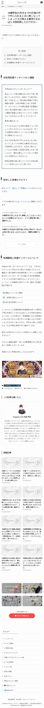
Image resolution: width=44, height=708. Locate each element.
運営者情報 (11, 699)
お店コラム (8, 676)
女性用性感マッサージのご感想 (19, 55)
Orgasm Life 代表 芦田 (22, 417)
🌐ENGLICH (8, 690)
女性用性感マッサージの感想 (12, 385)
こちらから (23, 201)
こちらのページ (16, 441)
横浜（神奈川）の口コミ (30, 388)
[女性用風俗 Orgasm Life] (22, 2)
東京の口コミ (18, 388)
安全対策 (18, 699)
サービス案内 (8, 643)
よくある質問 (8, 662)
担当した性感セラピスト (16, 59)
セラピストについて (11, 653)
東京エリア (6, 188)
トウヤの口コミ (8, 388)
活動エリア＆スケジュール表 (14, 657)
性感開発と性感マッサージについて (21, 63)
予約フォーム (10, 685)
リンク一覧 (8, 667)
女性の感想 (8, 671)
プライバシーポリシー (29, 699)
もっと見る (22, 244)
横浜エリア (16, 188)
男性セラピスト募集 (11, 681)
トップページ (8, 639)
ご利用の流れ (8, 648)
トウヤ (28, 188)
